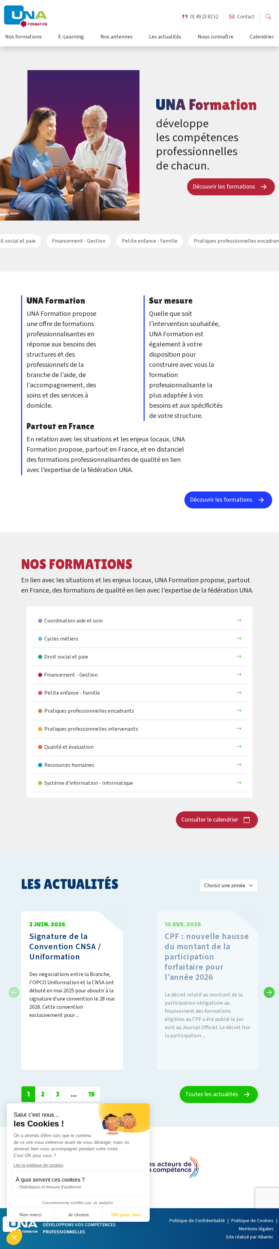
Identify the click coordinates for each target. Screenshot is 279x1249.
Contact (246, 16)
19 (91, 1094)
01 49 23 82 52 (204, 16)
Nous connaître (215, 37)
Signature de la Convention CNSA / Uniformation (65, 946)
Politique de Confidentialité (197, 1220)
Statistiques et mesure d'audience (50, 1187)
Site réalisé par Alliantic (250, 1237)
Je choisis (78, 1214)
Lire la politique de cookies (38, 1165)
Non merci (30, 1214)
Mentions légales (256, 1229)
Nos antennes (116, 37)
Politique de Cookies (252, 1220)
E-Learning (71, 37)
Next (267, 990)
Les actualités (165, 37)
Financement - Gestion (72, 241)
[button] (14, 1237)
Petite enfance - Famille (143, 241)
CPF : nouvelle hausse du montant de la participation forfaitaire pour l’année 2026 (207, 956)
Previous (12, 990)
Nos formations (23, 37)
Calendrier (262, 37)
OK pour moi (126, 1214)
